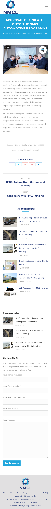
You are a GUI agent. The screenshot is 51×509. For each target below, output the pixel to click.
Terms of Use (35, 506)
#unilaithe (35, 150)
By (27, 145)
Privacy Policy (23, 506)
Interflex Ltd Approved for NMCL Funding (33, 263)
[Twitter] (18, 164)
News (13, 33)
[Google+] (25, 164)
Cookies (13, 506)
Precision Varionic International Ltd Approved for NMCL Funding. (32, 248)
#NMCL (27, 150)
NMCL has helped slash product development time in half (33, 219)
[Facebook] (12, 164)
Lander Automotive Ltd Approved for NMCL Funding (31, 276)
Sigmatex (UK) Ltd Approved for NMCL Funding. (33, 233)
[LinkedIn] (39, 164)
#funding (20, 150)
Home (5, 33)
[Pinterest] (32, 164)
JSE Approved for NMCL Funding (33, 288)
